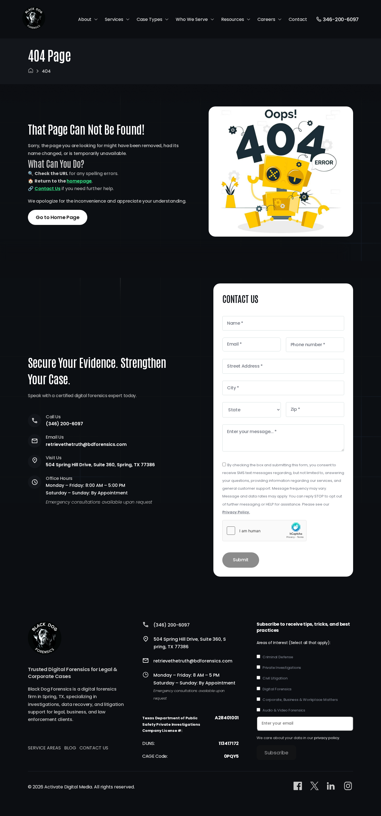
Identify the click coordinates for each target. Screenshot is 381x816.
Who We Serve (192, 19)
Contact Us (48, 188)
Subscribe (276, 752)
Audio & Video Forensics (283, 710)
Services (114, 19)
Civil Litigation (274, 678)
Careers (266, 19)
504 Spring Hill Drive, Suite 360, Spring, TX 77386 (100, 465)
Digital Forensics (276, 689)
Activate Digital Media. (68, 787)
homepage (79, 181)
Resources (232, 19)
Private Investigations (281, 667)
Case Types (149, 19)
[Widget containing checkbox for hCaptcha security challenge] (264, 530)
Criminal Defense (277, 657)
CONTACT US (93, 748)
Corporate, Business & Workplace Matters (299, 699)
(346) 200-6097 (64, 424)
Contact (298, 19)
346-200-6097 (341, 19)
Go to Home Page (57, 217)
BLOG (70, 748)
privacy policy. (327, 737)
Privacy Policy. (236, 512)
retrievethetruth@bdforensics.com (86, 444)
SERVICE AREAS (44, 748)
